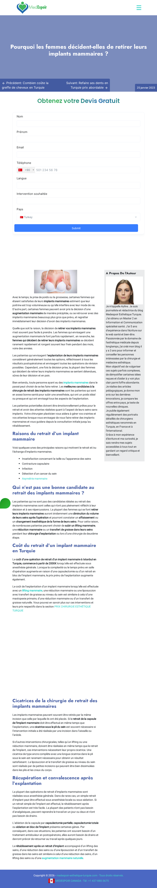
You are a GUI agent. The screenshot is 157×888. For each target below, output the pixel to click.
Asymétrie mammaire (34, 479)
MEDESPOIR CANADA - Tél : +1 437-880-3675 (82, 881)
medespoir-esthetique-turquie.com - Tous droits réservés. (90, 875)
